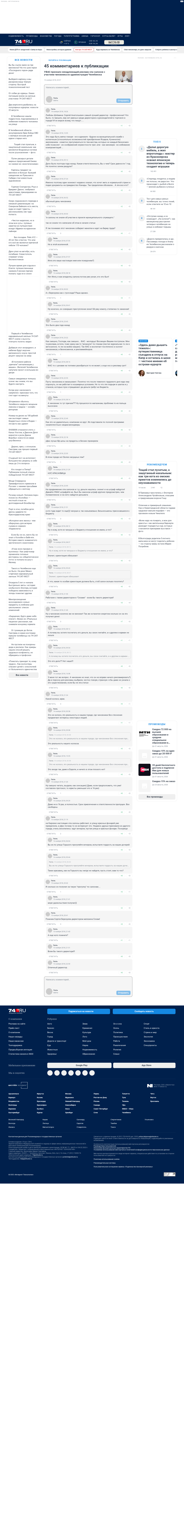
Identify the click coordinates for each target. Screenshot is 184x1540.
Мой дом (86, 1041)
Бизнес (50, 1028)
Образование (88, 1054)
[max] (71, 1073)
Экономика (149, 1041)
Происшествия (120, 1037)
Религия (117, 1049)
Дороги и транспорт (56, 1041)
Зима (84, 1024)
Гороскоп (95, 36)
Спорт (146, 1024)
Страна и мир (150, 1032)
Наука (85, 1045)
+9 (122, 704)
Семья (116, 1054)
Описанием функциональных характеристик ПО (112, 1148)
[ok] (64, 1073)
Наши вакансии (16, 1041)
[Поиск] (161, 42)
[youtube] (85, 1073)
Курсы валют (108, 36)
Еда (49, 1045)
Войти (55, 100)
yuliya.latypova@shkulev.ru (148, 1137)
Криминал (87, 1028)
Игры (120, 36)
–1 (129, 233)
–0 (129, 126)
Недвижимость (16, 36)
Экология (148, 1037)
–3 (129, 834)
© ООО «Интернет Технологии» (21, 1175)
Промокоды (32, 36)
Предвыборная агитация (20, 1049)
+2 (122, 190)
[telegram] (50, 1073)
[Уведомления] (167, 42)
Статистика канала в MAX (20, 1054)
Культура (86, 1032)
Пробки (80, 42)
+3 (122, 298)
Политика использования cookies (106, 1159)
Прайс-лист (13, 1028)
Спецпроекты (150, 1045)
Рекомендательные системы (105, 1163)
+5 (122, 462)
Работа (116, 1041)
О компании (14, 1032)
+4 (122, 834)
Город (50, 1037)
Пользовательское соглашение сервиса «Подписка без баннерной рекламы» (123, 1167)
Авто (49, 1024)
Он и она (117, 1024)
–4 (129, 603)
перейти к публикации (59, 60)
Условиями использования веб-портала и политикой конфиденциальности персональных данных (132, 1150)
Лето (84, 1037)
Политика (118, 1032)
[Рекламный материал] (114, 42)
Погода (58, 36)
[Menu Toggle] (10, 42)
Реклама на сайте (16, 1024)
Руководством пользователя (105, 1146)
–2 (129, 392)
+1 (122, 126)
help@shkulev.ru (26, 1159)
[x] (78, 1073)
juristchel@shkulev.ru (70, 1157)
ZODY (127, 36)
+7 (122, 622)
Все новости (23, 59)
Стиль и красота (151, 1028)
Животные (52, 1049)
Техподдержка (15, 1045)
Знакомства (46, 36)
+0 (122, 171)
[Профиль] (174, 42)
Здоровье (52, 1054)
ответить (51, 126)
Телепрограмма (71, 36)
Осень (116, 1028)
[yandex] (92, 1073)
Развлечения (119, 1045)
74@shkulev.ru (37, 1155)
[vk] (57, 1073)
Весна (50, 1032)
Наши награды (15, 1037)
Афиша (85, 36)
